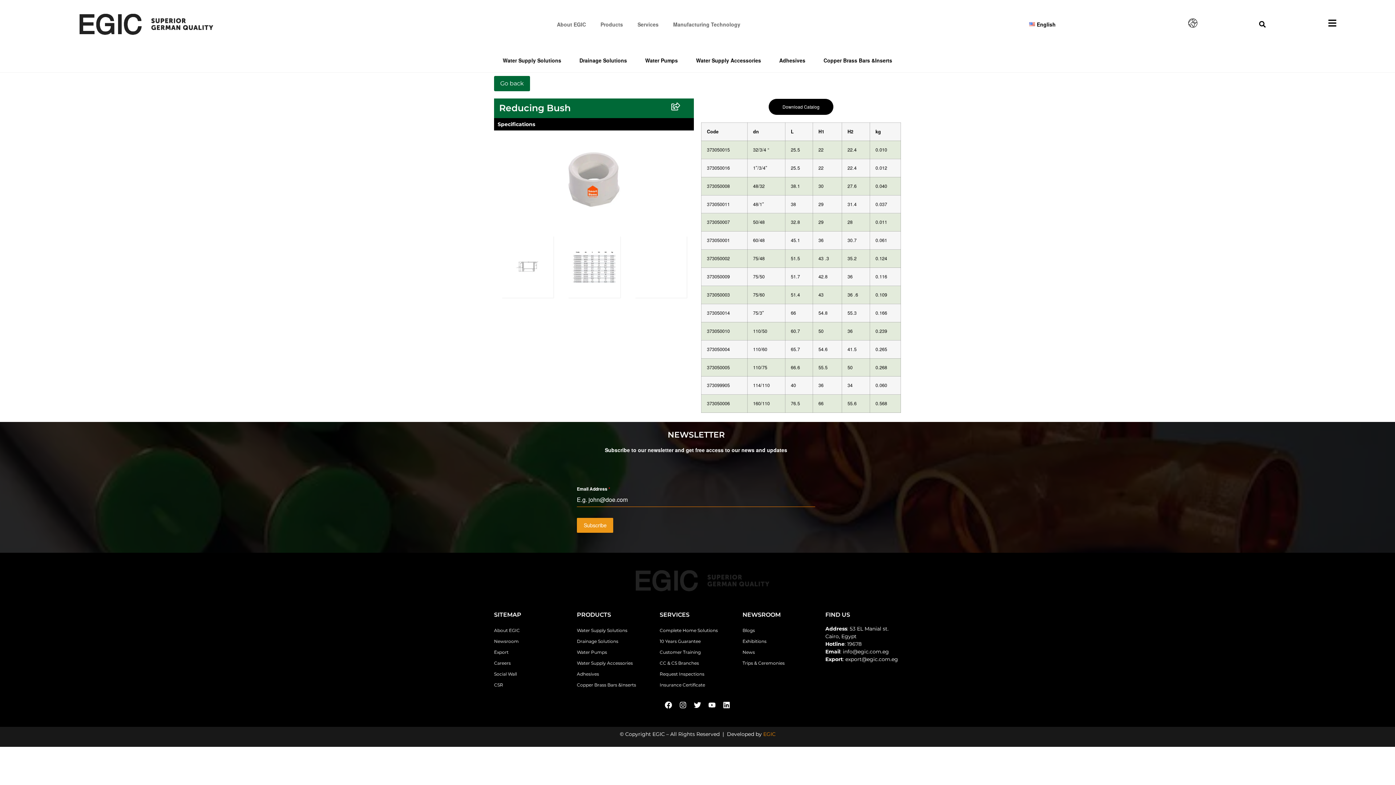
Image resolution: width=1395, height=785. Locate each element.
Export (501, 652)
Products (612, 24)
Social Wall (505, 674)
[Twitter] (697, 705)
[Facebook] (668, 705)
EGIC (769, 734)
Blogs (749, 630)
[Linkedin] (726, 705)
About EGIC (571, 24)
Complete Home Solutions (689, 630)
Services (648, 24)
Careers (502, 663)
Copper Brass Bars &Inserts (858, 60)
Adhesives (792, 60)
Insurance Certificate (682, 685)
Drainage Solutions (603, 60)
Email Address (593, 489)
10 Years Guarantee (680, 641)
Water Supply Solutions (532, 60)
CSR (498, 685)
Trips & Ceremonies (764, 663)
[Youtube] (712, 705)
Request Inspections (682, 674)
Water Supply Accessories (728, 60)
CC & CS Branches (679, 663)
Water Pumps (661, 60)
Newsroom (506, 641)
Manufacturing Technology (706, 24)
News (749, 652)
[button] (1263, 24)
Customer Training (680, 652)
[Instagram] (683, 705)
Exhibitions (755, 641)
